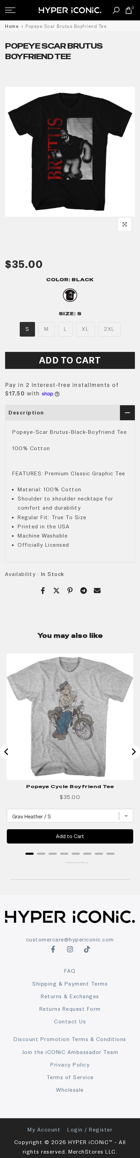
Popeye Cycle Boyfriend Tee (70, 786)
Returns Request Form (70, 1008)
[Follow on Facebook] (53, 949)
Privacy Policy (70, 1064)
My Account (44, 1129)
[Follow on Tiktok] (87, 949)
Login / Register (89, 1129)
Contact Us (70, 1021)
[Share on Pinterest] (70, 590)
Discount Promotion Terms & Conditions (70, 1039)
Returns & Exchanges (70, 996)
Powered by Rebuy (70, 863)
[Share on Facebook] (42, 590)
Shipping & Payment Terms (70, 983)
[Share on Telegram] (83, 590)
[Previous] (7, 752)
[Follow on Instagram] (70, 949)
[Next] (133, 752)
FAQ (70, 970)
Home (12, 26)
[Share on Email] (97, 590)
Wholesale (70, 1089)
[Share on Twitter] (56, 590)
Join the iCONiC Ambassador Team (70, 1052)
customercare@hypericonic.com (70, 939)
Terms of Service (70, 1077)
